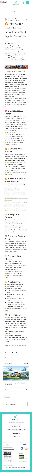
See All (26, 363)
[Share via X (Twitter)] (9, 352)
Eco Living (12, 11)
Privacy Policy (6, 445)
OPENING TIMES (16, 433)
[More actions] (27, 19)
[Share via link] (16, 352)
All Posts (5, 11)
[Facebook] (22, 448)
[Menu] (27, 2)
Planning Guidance (7, 447)
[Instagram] (26, 448)
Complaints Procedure (8, 449)
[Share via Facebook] (5, 352)
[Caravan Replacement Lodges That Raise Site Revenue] (16, 373)
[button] (23, 2)
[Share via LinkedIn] (12, 352)
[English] (2, 2)
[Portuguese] (4, 2)
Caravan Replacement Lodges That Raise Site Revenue (15, 384)
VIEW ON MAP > (16, 436)
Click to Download (8, 465)
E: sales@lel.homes (16, 426)
